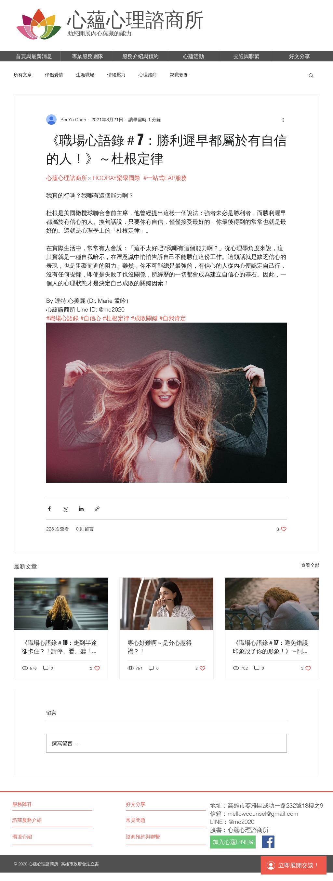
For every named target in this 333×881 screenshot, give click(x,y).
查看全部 (310, 565)
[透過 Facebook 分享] (49, 509)
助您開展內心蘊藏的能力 (99, 33)
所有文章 (23, 75)
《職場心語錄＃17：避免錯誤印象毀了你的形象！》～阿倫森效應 (271, 646)
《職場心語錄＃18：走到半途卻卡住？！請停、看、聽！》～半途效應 (60, 646)
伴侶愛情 (54, 75)
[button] (33, 56)
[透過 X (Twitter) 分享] (65, 509)
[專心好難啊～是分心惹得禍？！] (167, 604)
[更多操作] (283, 119)
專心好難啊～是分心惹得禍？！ (159, 646)
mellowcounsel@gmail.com (263, 813)
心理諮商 (148, 75)
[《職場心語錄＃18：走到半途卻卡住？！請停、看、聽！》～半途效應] (61, 604)
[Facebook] (268, 842)
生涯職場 (85, 75)
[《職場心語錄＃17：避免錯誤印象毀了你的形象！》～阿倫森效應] (272, 604)
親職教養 (179, 75)
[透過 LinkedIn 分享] (81, 509)
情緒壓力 (116, 75)
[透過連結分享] (97, 509)
